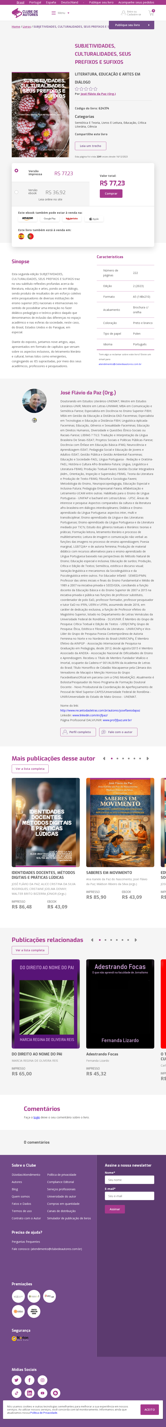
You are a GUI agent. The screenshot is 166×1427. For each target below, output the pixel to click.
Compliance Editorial (60, 1182)
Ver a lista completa (30, 769)
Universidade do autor (61, 1196)
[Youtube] (42, 1393)
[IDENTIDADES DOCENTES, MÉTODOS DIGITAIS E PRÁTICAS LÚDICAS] (46, 822)
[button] (104, 758)
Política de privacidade (61, 1175)
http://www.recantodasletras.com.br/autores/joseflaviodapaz (100, 710)
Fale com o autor (120, 732)
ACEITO (150, 1409)
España (51, 2)
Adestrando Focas (102, 1054)
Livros (27, 26)
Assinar (115, 1209)
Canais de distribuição (61, 1211)
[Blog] (55, 1393)
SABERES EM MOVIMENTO (109, 872)
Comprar (111, 193)
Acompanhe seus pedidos (136, 2)
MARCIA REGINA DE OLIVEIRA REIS (35, 1060)
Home (16, 26)
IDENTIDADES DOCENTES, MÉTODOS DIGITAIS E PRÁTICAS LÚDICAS (43, 875)
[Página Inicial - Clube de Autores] (25, 13)
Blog (15, 1189)
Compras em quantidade (63, 1204)
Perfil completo (80, 732)
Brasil (20, 2)
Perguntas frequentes (26, 1242)
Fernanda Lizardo (97, 1060)
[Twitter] (16, 1380)
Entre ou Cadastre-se (134, 13)
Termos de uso (22, 1211)
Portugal (35, 2)
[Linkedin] (29, 1393)
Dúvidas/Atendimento (26, 1175)
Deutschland (69, 2)
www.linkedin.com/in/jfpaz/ (90, 715)
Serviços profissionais (61, 1189)
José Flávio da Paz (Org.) (98, 94)
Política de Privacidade (43, 1412)
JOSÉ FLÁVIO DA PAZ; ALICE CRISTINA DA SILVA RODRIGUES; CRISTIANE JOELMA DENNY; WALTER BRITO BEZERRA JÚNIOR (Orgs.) (44, 889)
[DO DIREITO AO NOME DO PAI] (46, 1004)
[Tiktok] (16, 1393)
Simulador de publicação (69, 1218)
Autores (17, 1182)
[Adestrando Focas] (120, 1004)
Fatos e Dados (21, 1204)
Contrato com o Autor (26, 1218)
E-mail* (110, 1188)
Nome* (110, 1172)
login (37, 1117)
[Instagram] (42, 1380)
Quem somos (21, 1196)
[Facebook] (29, 1380)
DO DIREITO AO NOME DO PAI (37, 1054)
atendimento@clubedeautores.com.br (120, 364)
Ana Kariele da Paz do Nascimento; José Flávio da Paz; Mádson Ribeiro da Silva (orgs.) (116, 881)
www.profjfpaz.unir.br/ (117, 720)
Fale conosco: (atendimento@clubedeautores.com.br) (47, 1249)
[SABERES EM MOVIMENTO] (120, 822)
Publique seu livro (101, 2)
